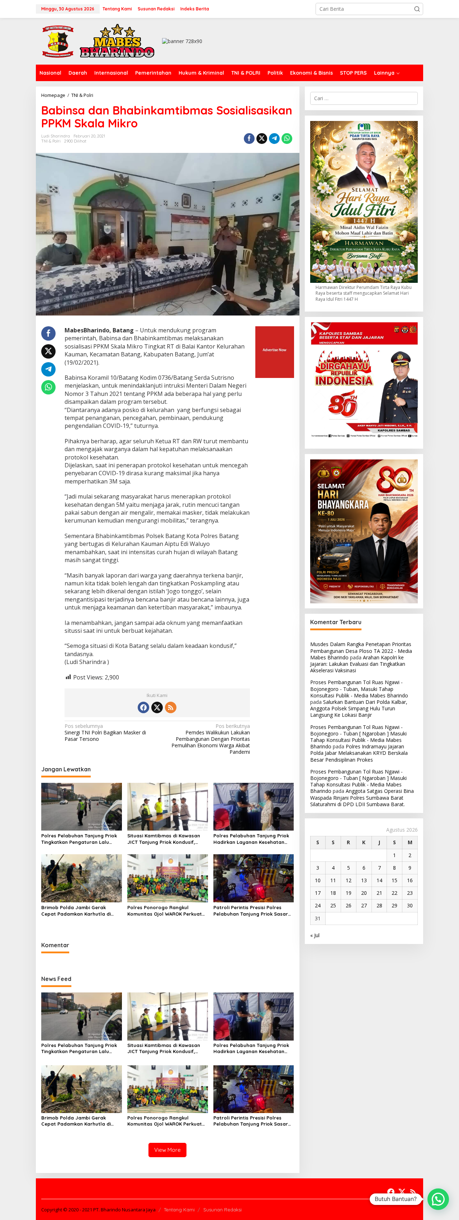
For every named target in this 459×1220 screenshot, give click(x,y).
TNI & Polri (51, 141)
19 (348, 892)
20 (364, 892)
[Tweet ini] (261, 138)
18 (333, 892)
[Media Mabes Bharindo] (98, 40)
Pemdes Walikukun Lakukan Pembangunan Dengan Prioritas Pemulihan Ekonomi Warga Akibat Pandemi (210, 739)
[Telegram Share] (274, 138)
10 (318, 880)
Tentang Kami (179, 1209)
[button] (417, 9)
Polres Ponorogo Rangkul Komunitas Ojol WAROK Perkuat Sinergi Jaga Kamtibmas (164, 911)
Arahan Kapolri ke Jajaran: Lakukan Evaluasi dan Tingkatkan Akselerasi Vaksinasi (357, 664)
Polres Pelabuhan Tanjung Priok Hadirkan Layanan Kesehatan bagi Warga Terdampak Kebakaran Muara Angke (251, 839)
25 (333, 905)
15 (394, 880)
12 (348, 880)
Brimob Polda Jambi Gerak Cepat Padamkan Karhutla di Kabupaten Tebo (76, 911)
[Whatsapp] (286, 138)
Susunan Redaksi (222, 1209)
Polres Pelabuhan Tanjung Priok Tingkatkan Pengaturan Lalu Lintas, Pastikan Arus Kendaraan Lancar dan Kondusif (80, 839)
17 (318, 892)
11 (333, 880)
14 (379, 880)
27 (364, 905)
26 (348, 905)
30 (410, 905)
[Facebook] (143, 707)
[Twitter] (157, 707)
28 (379, 905)
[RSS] (170, 707)
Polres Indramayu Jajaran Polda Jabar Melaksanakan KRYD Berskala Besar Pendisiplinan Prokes (359, 753)
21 (379, 892)
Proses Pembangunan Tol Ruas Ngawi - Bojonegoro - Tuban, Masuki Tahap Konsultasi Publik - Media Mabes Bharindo (359, 689)
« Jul (315, 935)
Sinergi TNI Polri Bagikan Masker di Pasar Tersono (105, 732)
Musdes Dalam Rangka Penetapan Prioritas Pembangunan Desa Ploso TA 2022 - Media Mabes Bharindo (361, 651)
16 (410, 880)
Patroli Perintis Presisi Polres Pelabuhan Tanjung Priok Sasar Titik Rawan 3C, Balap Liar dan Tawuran (250, 911)
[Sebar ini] (249, 138)
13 (364, 880)
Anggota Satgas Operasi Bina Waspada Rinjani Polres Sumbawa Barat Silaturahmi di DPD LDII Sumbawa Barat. (362, 798)
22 (394, 892)
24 (318, 905)
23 (410, 892)
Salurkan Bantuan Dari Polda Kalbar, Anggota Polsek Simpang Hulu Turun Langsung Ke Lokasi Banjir (358, 708)
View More (167, 1149)
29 (394, 905)
